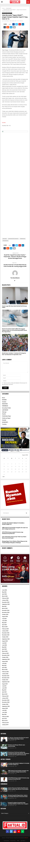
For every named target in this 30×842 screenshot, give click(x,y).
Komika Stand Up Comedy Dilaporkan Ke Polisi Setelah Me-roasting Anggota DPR (15, 265)
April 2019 (4, 718)
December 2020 (5, 700)
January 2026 (5, 600)
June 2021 (4, 688)
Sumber (4, 122)
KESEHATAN (5, 403)
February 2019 (5, 722)
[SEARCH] (26, 513)
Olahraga (4, 412)
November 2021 (5, 677)
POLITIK (4, 414)
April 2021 (4, 692)
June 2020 (4, 712)
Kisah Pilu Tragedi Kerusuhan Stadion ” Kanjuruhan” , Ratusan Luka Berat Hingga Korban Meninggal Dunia (15, 256)
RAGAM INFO (10, 13)
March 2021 (4, 694)
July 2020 (4, 710)
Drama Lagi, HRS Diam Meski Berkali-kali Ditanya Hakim (14, 307)
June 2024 (4, 620)
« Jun (3, 476)
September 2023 (6, 639)
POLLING (4, 420)
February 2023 (5, 653)
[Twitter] (11, 831)
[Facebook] (7, 831)
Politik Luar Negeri (6, 418)
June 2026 (4, 590)
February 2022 (5, 671)
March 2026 (4, 596)
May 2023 (4, 647)
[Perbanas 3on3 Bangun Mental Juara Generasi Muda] (4, 746)
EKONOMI (4, 399)
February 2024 (5, 628)
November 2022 (5, 655)
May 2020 (4, 714)
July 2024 (4, 618)
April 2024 (4, 624)
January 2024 (5, 630)
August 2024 (5, 616)
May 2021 (4, 690)
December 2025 (5, 602)
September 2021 (6, 681)
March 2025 (4, 608)
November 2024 (5, 612)
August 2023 (5, 641)
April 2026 (4, 594)
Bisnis (3, 397)
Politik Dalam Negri (6, 416)
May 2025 (4, 606)
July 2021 (4, 685)
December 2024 (5, 610)
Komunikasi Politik (6, 408)
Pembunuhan (22, 238)
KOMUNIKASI (4, 13)
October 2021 (5, 679)
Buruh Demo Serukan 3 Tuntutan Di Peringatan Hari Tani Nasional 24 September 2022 (14, 354)
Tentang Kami (6, 840)
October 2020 (5, 704)
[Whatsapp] (22, 831)
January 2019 (5, 724)
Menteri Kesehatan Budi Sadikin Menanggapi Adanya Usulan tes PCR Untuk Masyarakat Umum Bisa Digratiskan (14, 330)
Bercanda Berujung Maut (13, 238)
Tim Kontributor (6, 20)
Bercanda (5, 238)
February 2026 (5, 598)
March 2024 (4, 626)
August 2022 (5, 661)
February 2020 (5, 716)
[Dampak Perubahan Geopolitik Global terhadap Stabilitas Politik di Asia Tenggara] (4, 804)
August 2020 (5, 708)
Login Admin (22, 840)
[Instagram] (15, 831)
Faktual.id (26, 837)
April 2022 (4, 667)
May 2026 (4, 592)
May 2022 (4, 665)
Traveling (4, 424)
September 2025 (6, 604)
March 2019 (4, 720)
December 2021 (5, 675)
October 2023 (5, 636)
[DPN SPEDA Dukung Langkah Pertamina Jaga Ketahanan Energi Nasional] (4, 779)
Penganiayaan (5, 240)
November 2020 (5, 702)
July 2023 (4, 643)
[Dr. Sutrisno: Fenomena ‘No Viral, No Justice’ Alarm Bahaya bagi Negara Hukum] (4, 739)
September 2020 (6, 706)
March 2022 (4, 669)
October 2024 (5, 614)
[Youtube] (18, 831)
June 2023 (4, 645)
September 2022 (6, 659)
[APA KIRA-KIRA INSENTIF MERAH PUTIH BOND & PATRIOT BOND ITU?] (4, 765)
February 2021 (5, 696)
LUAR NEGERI (5, 410)
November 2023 (5, 634)
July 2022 (4, 663)
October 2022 (5, 657)
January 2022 (5, 673)
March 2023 (4, 651)
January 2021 (5, 698)
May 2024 (4, 622)
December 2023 (5, 632)
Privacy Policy (13, 840)
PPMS (18, 840)
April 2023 (4, 649)
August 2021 (5, 683)
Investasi (4, 401)
